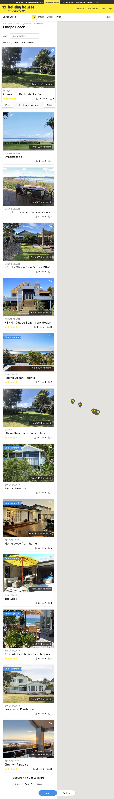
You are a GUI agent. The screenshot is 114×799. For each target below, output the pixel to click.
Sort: (6, 36)
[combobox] (19, 17)
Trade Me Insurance (34, 2)
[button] (72, 402)
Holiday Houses (52, 2)
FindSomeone (67, 2)
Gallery (66, 793)
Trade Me (19, 2)
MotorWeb (80, 2)
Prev (7, 105)
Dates (41, 17)
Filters (108, 17)
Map (47, 793)
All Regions (7, 24)
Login (110, 9)
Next (49, 105)
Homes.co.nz (92, 2)
